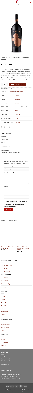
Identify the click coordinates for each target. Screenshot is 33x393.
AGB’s (3, 339)
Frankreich (4, 302)
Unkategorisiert (5, 287)
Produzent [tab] (4, 139)
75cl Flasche (18, 122)
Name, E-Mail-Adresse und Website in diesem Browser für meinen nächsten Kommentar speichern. (15, 204)
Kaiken (3, 330)
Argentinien (4, 311)
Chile (2, 308)
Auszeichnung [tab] (5, 146)
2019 (16, 110)
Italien (3, 299)
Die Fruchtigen (5, 271)
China (3, 314)
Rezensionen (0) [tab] (6, 133)
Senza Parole (5, 327)
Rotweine (17, 114)
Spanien (17, 95)
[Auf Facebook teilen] (5, 127)
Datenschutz (4, 342)
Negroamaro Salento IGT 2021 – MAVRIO (7, 247)
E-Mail (6, 194)
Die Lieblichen (5, 281)
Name (6, 186)
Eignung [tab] (3, 136)
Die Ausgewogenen (6, 265)
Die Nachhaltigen (19, 91)
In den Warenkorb (17, 84)
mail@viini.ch (5, 364)
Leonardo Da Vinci (6, 324)
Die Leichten (4, 277)
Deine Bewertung (9, 166)
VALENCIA (17, 99)
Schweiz (3, 296)
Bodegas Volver (19, 103)
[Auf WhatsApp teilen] (2, 127)
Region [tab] (3, 143)
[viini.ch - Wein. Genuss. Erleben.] (16, 3)
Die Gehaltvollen (10, 91)
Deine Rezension (9, 172)
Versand (3, 345)
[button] (2, 3)
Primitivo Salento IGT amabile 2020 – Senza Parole (23, 248)
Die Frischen (4, 268)
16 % (16, 118)
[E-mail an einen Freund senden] (8, 127)
